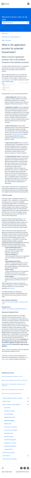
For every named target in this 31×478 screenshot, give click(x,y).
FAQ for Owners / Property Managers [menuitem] (11, 404)
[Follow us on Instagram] (24, 468)
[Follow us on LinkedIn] (28, 468)
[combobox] (14, 22)
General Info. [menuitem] (7, 407)
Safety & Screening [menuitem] (9, 420)
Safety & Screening (6, 40)
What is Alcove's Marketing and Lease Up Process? (13, 389)
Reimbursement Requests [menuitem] (10, 446)
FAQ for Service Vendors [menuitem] (9, 452)
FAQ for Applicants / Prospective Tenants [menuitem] (12, 398)
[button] (28, 398)
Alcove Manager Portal (7, 80)
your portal (12, 288)
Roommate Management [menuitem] (10, 439)
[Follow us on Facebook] (21, 468)
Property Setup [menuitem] (7, 423)
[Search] (27, 22)
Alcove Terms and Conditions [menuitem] (10, 459)
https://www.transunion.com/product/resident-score (15, 309)
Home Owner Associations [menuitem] (10, 427)
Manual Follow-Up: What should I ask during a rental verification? (13, 384)
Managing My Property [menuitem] (9, 417)
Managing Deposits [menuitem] (8, 436)
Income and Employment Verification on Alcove (12, 376)
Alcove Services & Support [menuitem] (10, 430)
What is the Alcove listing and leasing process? (12, 393)
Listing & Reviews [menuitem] (8, 449)
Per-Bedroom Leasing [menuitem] (9, 411)
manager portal (6, 344)
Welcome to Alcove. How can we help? (14, 18)
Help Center (5, 33)
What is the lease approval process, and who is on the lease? (14, 380)
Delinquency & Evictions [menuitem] (10, 443)
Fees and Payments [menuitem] (8, 414)
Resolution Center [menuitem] (8, 433)
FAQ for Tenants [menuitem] (6, 401)
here (5, 349)
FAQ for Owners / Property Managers (11, 37)
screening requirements (17, 134)
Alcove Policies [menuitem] (6, 455)
